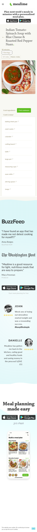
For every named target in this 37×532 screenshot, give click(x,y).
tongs (7, 189)
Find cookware (24, 110)
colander (8, 136)
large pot (8, 159)
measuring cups (10, 166)
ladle (6, 151)
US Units (6, 57)
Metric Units (15, 57)
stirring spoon (10, 181)
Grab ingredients (9, 110)
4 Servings (6, 52)
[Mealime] (18, 4)
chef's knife (9, 129)
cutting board (10, 144)
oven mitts (9, 174)
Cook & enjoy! (8, 114)
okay (33, 528)
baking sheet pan (11, 121)
